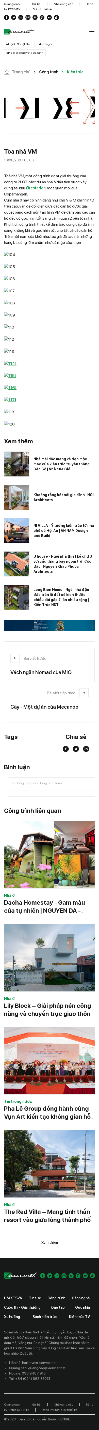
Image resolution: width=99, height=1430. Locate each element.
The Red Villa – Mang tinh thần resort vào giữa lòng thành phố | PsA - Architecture (48, 1220)
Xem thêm (49, 1242)
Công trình (56, 1298)
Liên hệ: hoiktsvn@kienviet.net (33, 1363)
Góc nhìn (82, 1307)
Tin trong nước (18, 1101)
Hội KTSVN (13, 1298)
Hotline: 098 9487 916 (27, 1373)
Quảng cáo (12, 4)
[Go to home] (19, 32)
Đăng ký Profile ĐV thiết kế (59, 1410)
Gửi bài (36, 4)
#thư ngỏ (45, 44)
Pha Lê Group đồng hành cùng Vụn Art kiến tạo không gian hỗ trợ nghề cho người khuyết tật (47, 1116)
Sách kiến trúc (44, 1317)
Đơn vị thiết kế (42, 9)
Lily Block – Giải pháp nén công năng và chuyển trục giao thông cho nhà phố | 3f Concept (49, 1013)
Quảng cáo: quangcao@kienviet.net (37, 1368)
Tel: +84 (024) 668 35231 (29, 1379)
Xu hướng (12, 1317)
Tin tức (35, 1298)
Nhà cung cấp (63, 4)
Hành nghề (81, 1298)
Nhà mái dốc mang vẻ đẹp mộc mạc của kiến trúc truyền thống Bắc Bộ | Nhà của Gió (62, 464)
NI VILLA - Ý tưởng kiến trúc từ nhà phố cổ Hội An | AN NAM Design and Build (64, 531)
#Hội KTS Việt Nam (19, 44)
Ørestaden (36, 188)
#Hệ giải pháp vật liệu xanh (24, 52)
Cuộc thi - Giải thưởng (22, 1307)
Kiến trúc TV (79, 1317)
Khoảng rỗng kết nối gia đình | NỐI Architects (64, 497)
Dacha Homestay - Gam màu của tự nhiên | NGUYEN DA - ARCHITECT (44, 910)
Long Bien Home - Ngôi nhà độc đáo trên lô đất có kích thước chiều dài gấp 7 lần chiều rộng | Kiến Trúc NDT (61, 597)
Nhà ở (9, 895)
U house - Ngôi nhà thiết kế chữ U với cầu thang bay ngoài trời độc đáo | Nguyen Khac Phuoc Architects (63, 564)
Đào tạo (58, 1307)
